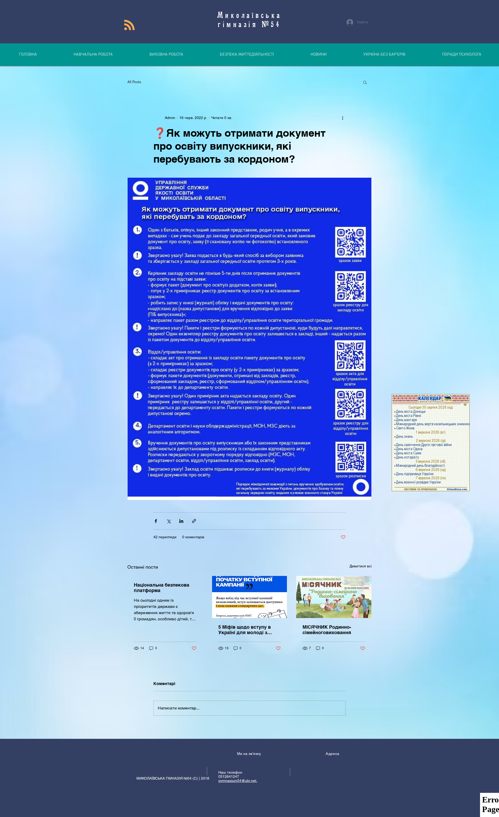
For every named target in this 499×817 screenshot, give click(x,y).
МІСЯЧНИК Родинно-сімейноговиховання (327, 629)
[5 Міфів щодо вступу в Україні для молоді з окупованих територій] (249, 597)
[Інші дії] (342, 118)
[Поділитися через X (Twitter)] (168, 521)
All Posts (134, 82)
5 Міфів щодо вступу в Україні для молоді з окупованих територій (244, 629)
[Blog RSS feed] (129, 25)
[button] (365, 82)
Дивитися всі (361, 566)
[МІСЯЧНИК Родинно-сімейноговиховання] (333, 597)
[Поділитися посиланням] (194, 521)
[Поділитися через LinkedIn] (181, 521)
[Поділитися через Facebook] (155, 521)
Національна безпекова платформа (161, 587)
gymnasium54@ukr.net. (237, 781)
